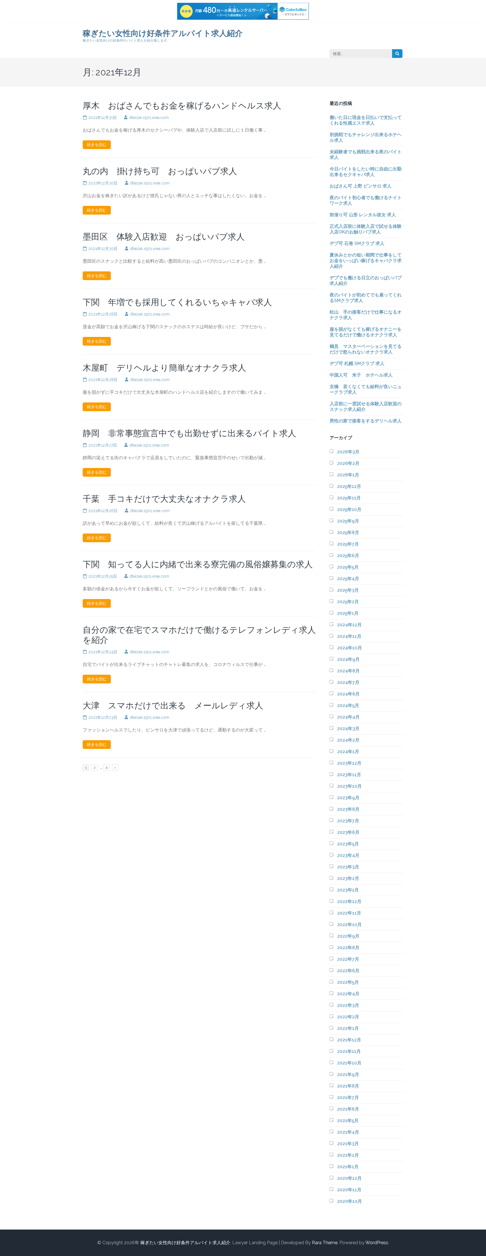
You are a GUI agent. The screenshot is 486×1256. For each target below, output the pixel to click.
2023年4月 (348, 855)
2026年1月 (348, 475)
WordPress (376, 1242)
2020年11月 (349, 1189)
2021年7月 (348, 1097)
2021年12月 (349, 1040)
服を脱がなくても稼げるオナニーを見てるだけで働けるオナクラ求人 (366, 332)
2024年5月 (348, 705)
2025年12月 (349, 486)
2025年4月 (348, 578)
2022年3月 (348, 1005)
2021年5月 (348, 1120)
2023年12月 (349, 763)
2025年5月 (348, 567)
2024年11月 (349, 636)
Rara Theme (325, 1242)
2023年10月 (349, 786)
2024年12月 (349, 624)
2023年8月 (348, 809)
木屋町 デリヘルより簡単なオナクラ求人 (164, 368)
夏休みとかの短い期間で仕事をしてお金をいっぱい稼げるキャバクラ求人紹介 (366, 260)
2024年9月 (348, 659)
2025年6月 (348, 555)
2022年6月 (348, 970)
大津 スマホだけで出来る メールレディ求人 (173, 705)
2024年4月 (348, 717)
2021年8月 (348, 1086)
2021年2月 (348, 1155)
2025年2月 (348, 601)
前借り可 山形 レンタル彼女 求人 (363, 214)
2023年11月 (349, 774)
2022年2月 (348, 1016)
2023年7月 (348, 820)
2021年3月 (348, 1143)
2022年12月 (349, 901)
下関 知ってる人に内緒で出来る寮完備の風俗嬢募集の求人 (198, 564)
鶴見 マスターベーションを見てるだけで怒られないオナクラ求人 (366, 349)
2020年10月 (349, 1201)
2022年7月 (348, 959)
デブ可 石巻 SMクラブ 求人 (357, 243)
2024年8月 (348, 671)
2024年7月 (348, 682)
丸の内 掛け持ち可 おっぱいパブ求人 (160, 171)
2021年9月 (348, 1074)
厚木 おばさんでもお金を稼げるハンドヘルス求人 (182, 106)
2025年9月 (348, 521)
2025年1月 (348, 613)
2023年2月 (348, 878)
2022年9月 (348, 936)
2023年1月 (348, 890)
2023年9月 (348, 797)
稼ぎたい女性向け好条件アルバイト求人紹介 (163, 33)
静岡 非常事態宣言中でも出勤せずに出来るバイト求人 (189, 433)
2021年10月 (349, 1063)
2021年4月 (348, 1132)
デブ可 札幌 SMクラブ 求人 (357, 363)
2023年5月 (348, 844)
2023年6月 (348, 832)
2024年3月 (348, 728)
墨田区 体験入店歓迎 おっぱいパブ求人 (164, 237)
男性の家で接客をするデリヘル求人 (366, 421)
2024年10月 (349, 647)
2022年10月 (349, 924)
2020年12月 (349, 1178)
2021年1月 (348, 1166)
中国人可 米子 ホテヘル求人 (361, 375)
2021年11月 (349, 1051)
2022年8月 (348, 947)
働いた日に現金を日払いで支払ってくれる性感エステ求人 (366, 120)
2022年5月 (348, 982)
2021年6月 (348, 1109)
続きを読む (97, 144)
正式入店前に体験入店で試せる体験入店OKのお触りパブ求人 (366, 229)
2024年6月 (348, 694)
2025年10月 (349, 509)
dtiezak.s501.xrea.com (149, 117)
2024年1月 (348, 751)
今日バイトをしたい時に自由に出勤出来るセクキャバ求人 (366, 171)
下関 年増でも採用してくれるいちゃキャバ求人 (177, 302)
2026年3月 (348, 451)
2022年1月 (348, 1028)
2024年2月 (348, 740)
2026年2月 (348, 463)
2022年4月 (348, 993)
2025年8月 (348, 532)
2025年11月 (349, 498)
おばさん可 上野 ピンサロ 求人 (361, 186)
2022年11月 (349, 913)
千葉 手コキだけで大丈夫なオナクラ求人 (164, 499)
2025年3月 (348, 590)
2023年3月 (348, 867)
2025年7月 (348, 544)
